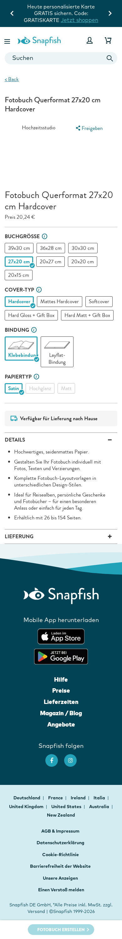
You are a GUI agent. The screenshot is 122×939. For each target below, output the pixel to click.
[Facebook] (54, 757)
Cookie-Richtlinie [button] (60, 854)
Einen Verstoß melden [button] (61, 890)
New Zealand (61, 815)
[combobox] (61, 58)
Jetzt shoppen (79, 20)
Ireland (79, 798)
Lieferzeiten (61, 702)
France (56, 798)
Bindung (17, 330)
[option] (19, 248)
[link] (21, 345)
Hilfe (61, 679)
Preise (61, 690)
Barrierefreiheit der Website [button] (60, 866)
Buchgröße (22, 236)
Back (12, 79)
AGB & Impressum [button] (60, 831)
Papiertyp (18, 376)
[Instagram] (73, 757)
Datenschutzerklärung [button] (60, 842)
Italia (100, 798)
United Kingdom (26, 806)
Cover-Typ (19, 290)
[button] (8, 40)
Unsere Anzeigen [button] (60, 878)
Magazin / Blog (61, 713)
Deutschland (27, 798)
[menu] (88, 128)
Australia (99, 806)
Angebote (61, 724)
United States (66, 806)
